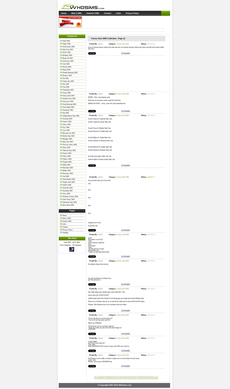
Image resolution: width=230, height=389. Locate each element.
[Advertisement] (126, 21)
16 (134, 378)
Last (155, 378)
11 (116, 378)
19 (144, 378)
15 (130, 378)
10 (113, 378)
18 (141, 378)
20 (148, 378)
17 (137, 378)
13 (123, 378)
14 (127, 378)
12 (120, 378)
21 (151, 378)
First (97, 378)
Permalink (127, 53)
